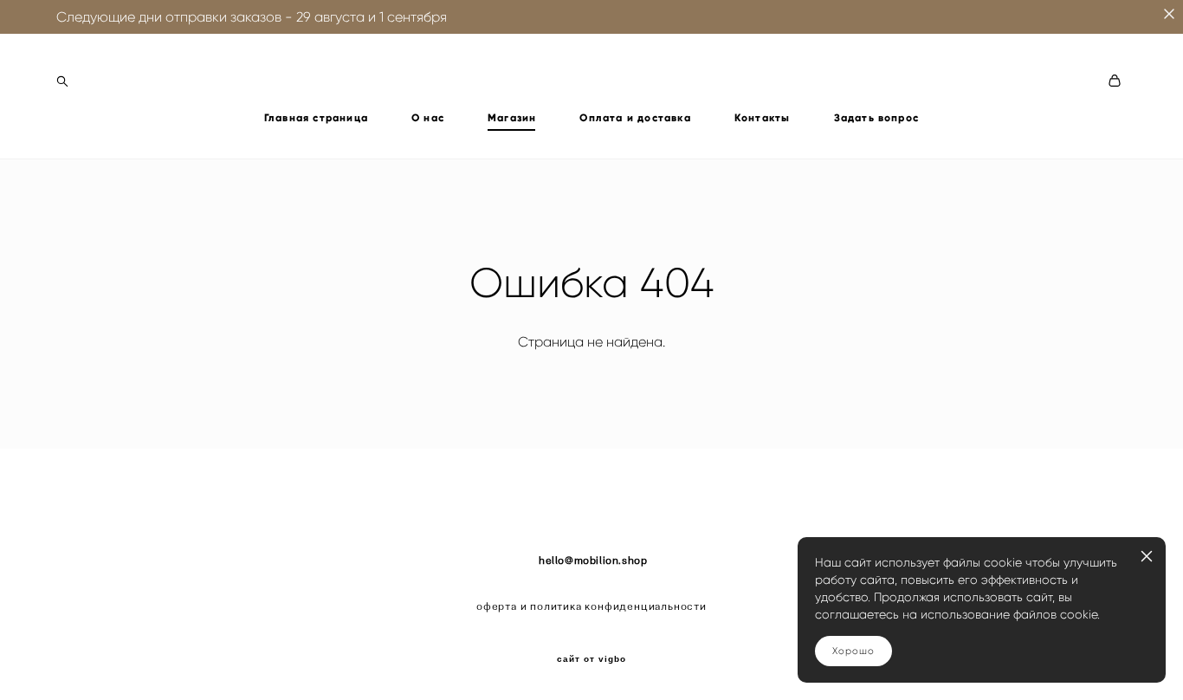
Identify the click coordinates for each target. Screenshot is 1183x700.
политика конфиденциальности (618, 606)
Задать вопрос (877, 118)
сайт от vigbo (591, 659)
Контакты (762, 118)
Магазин (512, 118)
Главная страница (316, 118)
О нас (427, 118)
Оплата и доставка (634, 118)
